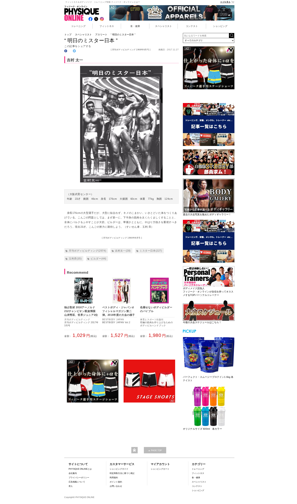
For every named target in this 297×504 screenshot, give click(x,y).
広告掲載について (77, 482)
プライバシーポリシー (79, 477)
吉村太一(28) (123, 250)
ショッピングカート (160, 469)
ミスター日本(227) (151, 250)
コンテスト (192, 26)
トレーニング (78, 26)
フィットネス (107, 26)
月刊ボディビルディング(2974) (87, 250)
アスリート (101, 34)
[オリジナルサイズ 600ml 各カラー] (208, 406)
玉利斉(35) (75, 258)
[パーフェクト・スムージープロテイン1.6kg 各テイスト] (208, 354)
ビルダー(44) (98, 258)
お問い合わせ (116, 486)
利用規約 (114, 477)
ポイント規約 (116, 482)
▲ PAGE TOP (155, 450)
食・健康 (135, 26)
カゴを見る (225, 2)
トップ (68, 34)
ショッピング (220, 26)
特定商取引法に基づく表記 (122, 473)
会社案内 (73, 473)
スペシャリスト (163, 26)
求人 (71, 486)
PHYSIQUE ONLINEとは (80, 469)
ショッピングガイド (119, 469)
